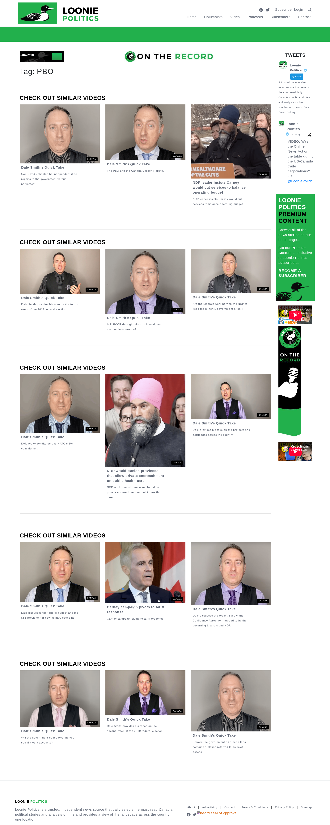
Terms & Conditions (255, 807)
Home (192, 17)
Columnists (213, 17)
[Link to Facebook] (260, 9)
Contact (304, 17)
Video (235, 17)
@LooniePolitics (301, 181)
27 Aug (296, 134)
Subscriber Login (289, 9)
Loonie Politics (293, 126)
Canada (91, 159)
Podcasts (255, 17)
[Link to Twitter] (267, 9)
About (191, 807)
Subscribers (280, 17)
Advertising (209, 807)
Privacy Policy (284, 807)
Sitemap (306, 807)
